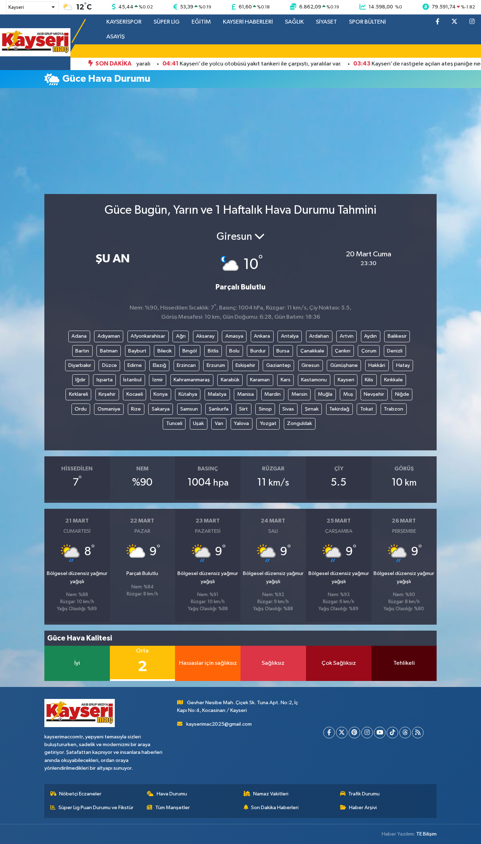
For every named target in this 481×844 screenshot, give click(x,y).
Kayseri (346, 379)
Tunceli (174, 423)
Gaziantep (278, 365)
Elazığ (159, 365)
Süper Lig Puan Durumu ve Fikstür (95, 807)
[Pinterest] (354, 732)
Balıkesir (397, 336)
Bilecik (164, 351)
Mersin (299, 394)
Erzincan (186, 365)
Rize (136, 409)
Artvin (347, 336)
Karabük (230, 379)
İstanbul (132, 379)
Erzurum (216, 365)
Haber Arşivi (363, 807)
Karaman (260, 379)
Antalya (290, 336)
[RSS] (418, 732)
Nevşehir (374, 394)
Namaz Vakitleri (270, 793)
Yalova (241, 423)
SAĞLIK (294, 22)
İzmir (157, 379)
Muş (348, 394)
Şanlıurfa (219, 409)
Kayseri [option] (16, 7)
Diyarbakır (79, 365)
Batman (109, 351)
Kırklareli (78, 394)
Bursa (282, 351)
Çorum (368, 351)
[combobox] (32, 7)
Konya (161, 394)
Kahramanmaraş (192, 379)
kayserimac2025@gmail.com (219, 724)
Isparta (104, 379)
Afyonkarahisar (148, 336)
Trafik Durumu (364, 793)
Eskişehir (245, 365)
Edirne (134, 365)
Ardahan (319, 336)
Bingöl (189, 351)
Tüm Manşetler (172, 807)
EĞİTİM (201, 22)
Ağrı (181, 336)
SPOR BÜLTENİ (367, 22)
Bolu (234, 351)
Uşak (198, 423)
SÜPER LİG (167, 22)
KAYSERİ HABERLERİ (248, 22)
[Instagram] (367, 732)
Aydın (370, 336)
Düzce (109, 365)
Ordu (81, 409)
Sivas (288, 409)
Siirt (243, 409)
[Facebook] (329, 732)
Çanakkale (312, 351)
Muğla (325, 394)
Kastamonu (314, 379)
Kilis (369, 379)
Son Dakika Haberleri (275, 807)
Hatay (403, 365)
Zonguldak (299, 423)
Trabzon (393, 409)
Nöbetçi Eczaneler (80, 793)
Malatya (217, 394)
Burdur (258, 351)
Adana (79, 336)
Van (219, 423)
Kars (286, 379)
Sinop (265, 409)
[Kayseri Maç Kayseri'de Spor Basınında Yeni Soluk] (35, 42)
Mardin (272, 394)
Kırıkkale (393, 379)
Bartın (82, 351)
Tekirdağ (339, 409)
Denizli (394, 351)
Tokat (366, 409)
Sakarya (161, 409)
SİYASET (326, 22)
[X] (342, 732)
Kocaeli (134, 394)
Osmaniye (109, 409)
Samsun (189, 409)
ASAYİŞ (115, 37)
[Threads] (405, 732)
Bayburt (137, 351)
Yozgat (268, 423)
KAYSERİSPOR (124, 22)
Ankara (262, 336)
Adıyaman (109, 336)
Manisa (245, 394)
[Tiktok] (392, 732)
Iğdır (80, 379)
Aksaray (205, 336)
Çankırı (342, 351)
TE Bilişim (426, 834)
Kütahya (188, 394)
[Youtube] (380, 732)
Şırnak (312, 409)
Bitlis (213, 351)
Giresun (310, 365)
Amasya (234, 336)
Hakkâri (376, 365)
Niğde (402, 394)
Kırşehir (107, 394)
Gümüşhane (344, 365)
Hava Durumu (172, 793)
